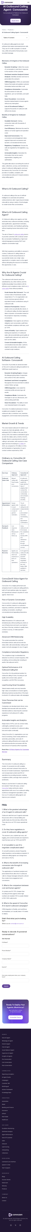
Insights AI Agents (7, 1056)
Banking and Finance (8, 1107)
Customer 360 (6, 1083)
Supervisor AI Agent (7, 1053)
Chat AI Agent (6, 1047)
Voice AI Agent (6, 1038)
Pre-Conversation (6, 1059)
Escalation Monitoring (8, 1128)
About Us (4, 1197)
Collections (5, 1153)
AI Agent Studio (6, 1077)
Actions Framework (7, 1089)
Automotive (5, 1101)
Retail (3, 1104)
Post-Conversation (7, 1065)
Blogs (3, 1176)
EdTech (4, 1113)
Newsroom (5, 1182)
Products (4, 1189)
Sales (3, 1140)
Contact (4, 1200)
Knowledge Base (6, 1092)
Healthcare (5, 1119)
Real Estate (5, 1116)
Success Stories (6, 1179)
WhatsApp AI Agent (7, 1041)
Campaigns (5, 1080)
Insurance (5, 1110)
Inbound (4, 1144)
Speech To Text (6, 1165)
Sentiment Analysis (7, 1131)
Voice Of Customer (7, 1137)
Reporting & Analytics (8, 1074)
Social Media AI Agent (8, 1050)
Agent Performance (7, 1134)
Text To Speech (6, 1168)
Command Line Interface (9, 1161)
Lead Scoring (5, 1147)
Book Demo (15, 20)
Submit (6, 986)
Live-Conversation (7, 1062)
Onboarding (5, 1150)
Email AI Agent (6, 1044)
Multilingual (5, 1086)
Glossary (4, 1186)
